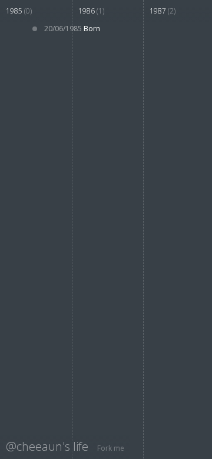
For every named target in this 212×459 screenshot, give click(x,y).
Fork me (110, 448)
